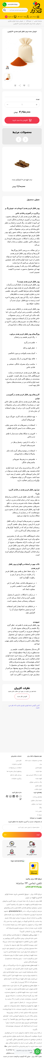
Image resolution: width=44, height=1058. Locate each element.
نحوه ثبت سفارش (36, 804)
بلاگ (40, 808)
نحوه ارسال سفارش (36, 800)
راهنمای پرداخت (37, 797)
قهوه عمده (39, 778)
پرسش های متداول (15, 775)
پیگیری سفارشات (16, 778)
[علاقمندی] (24, 85)
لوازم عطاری (38, 786)
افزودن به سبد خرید (20, 120)
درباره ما (39, 815)
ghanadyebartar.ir (15, 911)
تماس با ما (39, 811)
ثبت (38, 835)
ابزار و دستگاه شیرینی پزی (34, 775)
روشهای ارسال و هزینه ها (14, 771)
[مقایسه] (29, 85)
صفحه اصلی (38, 21)
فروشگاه (28, 21)
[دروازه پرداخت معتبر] (33, 868)
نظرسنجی (18, 760)
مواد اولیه (39, 771)
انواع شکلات (38, 789)
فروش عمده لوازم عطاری (15, 21)
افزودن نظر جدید (22, 696)
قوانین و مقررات (16, 764)
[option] (22, 53)
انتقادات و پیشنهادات (15, 768)
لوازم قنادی (38, 768)
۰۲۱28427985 (12, 5)
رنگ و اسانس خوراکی (36, 782)
